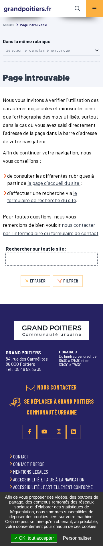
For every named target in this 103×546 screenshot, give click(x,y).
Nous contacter (57, 387)
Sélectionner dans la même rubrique (38, 50)
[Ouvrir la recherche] (77, 8)
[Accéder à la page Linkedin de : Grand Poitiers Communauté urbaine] (73, 432)
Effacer (37, 280)
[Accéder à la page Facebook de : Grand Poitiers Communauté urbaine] (30, 432)
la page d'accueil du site (53, 183)
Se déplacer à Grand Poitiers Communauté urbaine (58, 407)
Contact (21, 456)
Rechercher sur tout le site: (36, 248)
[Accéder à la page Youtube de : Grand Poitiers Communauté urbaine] (44, 432)
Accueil (9, 25)
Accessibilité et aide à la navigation (49, 479)
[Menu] (94, 8)
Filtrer (70, 280)
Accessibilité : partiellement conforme (53, 487)
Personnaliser (77, 538)
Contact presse (29, 464)
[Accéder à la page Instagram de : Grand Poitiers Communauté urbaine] (59, 432)
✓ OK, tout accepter (34, 538)
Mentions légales (31, 471)
